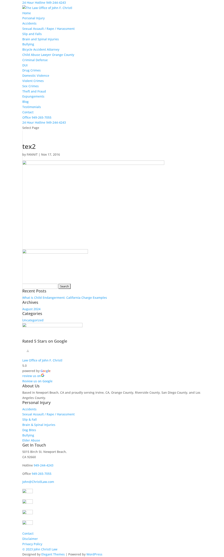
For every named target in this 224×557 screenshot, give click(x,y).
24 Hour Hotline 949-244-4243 (44, 2)
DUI (25, 65)
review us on (31, 376)
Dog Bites (29, 430)
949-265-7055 (41, 474)
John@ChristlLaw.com (38, 482)
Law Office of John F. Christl (42, 360)
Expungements (33, 96)
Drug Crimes (31, 70)
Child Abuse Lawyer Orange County (48, 55)
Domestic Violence (35, 75)
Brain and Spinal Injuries (40, 39)
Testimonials (31, 107)
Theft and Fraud (34, 91)
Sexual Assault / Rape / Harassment (48, 29)
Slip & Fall (29, 419)
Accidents (29, 23)
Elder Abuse (31, 440)
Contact (27, 112)
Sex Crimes (30, 86)
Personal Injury (33, 18)
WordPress (94, 554)
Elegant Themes (53, 554)
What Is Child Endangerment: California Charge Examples (64, 297)
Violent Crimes (33, 81)
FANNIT (32, 154)
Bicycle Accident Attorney (40, 49)
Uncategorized (33, 320)
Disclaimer (30, 539)
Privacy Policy (32, 544)
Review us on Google (37, 381)
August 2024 (31, 309)
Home (26, 13)
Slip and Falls (32, 34)
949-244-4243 (44, 122)
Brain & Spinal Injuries (38, 425)
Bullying (28, 44)
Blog (25, 102)
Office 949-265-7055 (36, 117)
